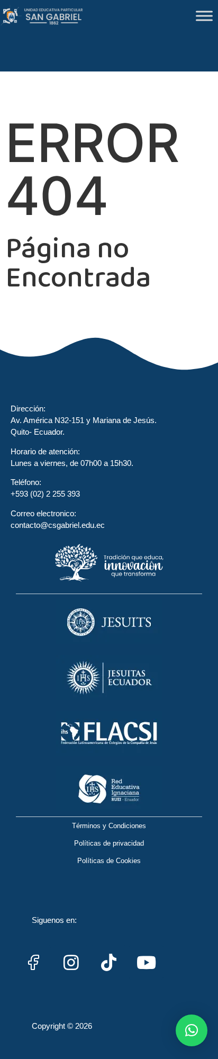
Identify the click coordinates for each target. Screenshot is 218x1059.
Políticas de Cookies (109, 861)
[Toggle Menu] (204, 16)
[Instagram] (70, 962)
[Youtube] (146, 962)
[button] (191, 1030)
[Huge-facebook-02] (33, 962)
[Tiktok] (108, 962)
